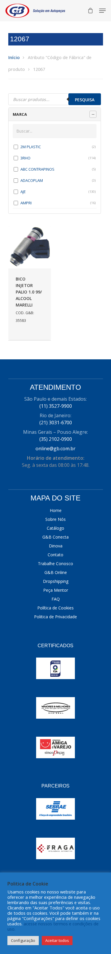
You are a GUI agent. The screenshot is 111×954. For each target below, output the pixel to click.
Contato (55, 554)
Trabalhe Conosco (55, 563)
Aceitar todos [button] (57, 940)
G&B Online (55, 572)
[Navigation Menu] (102, 11)
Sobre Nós (55, 519)
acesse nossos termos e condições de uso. (53, 926)
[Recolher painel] (92, 114)
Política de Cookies (55, 608)
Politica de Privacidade (55, 616)
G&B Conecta (55, 537)
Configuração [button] (23, 940)
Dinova (55, 546)
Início (14, 57)
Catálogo (55, 528)
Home (56, 510)
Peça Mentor (55, 590)
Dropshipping (55, 581)
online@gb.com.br (55, 448)
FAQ (56, 599)
